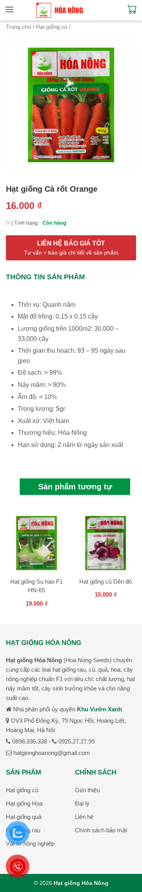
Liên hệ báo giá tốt (71, 248)
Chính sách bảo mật (101, 830)
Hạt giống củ (51, 27)
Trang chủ (18, 27)
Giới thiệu (87, 790)
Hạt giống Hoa (24, 803)
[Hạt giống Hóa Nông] (59, 10)
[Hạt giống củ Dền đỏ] (105, 544)
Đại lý (82, 803)
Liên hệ (84, 816)
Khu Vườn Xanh (99, 709)
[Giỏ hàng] (132, 12)
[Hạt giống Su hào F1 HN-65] (36, 544)
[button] (11, 9)
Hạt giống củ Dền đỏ (105, 581)
